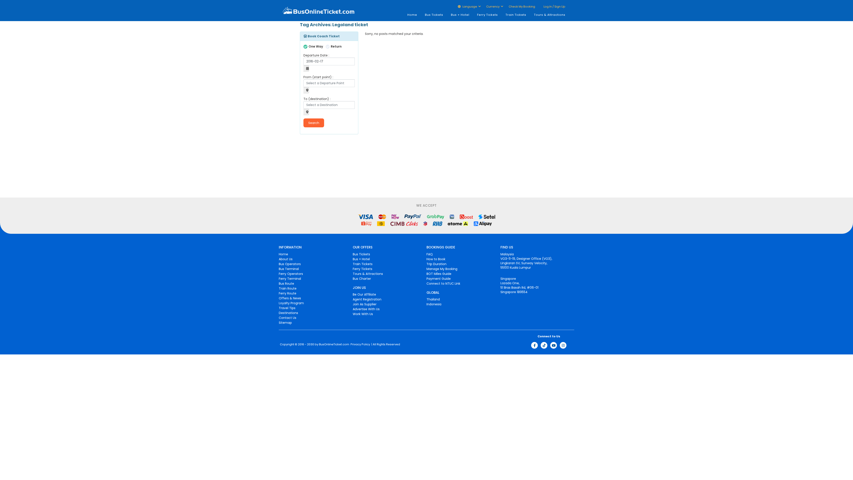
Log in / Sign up (554, 6)
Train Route (288, 288)
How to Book (435, 259)
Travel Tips (287, 308)
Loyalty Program (291, 303)
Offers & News (290, 298)
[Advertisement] (327, 166)
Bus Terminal (289, 269)
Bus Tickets (434, 15)
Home (412, 15)
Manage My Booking (441, 269)
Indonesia (433, 304)
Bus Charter (362, 278)
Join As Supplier (365, 304)
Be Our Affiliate (364, 294)
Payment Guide (438, 278)
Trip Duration (436, 264)
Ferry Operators (291, 274)
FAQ (429, 254)
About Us (286, 259)
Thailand (433, 299)
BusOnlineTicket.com (334, 344)
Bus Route (286, 283)
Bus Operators (290, 264)
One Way (316, 46)
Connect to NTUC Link (443, 283)
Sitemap (285, 322)
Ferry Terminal (290, 278)
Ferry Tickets (487, 15)
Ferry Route (287, 293)
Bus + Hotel (460, 15)
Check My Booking (522, 6)
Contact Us (287, 318)
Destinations (288, 313)
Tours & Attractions (549, 15)
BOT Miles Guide (438, 274)
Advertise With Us (366, 309)
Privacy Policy (360, 344)
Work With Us (363, 314)
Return (336, 46)
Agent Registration (367, 299)
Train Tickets (516, 15)
